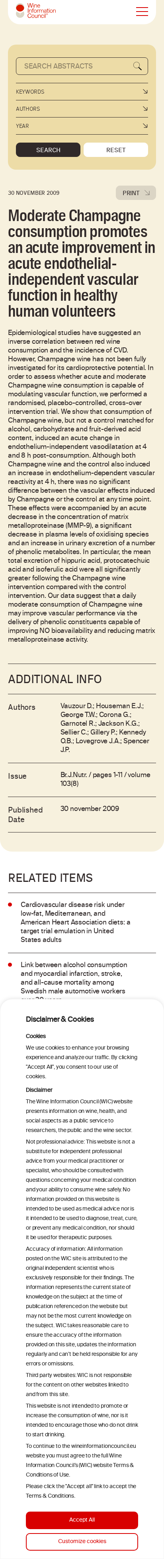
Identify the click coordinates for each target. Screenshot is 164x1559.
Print (131, 192)
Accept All (82, 1520)
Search (48, 149)
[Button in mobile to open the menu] (142, 12)
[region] (82, 1279)
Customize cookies (82, 1542)
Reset (116, 149)
